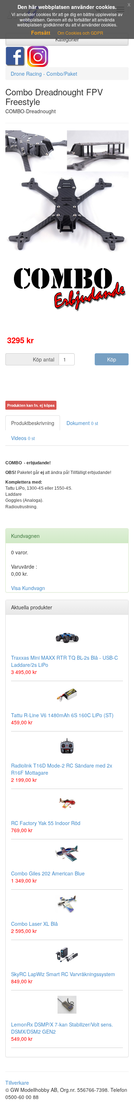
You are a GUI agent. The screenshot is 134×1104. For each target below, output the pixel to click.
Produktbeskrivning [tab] (32, 422)
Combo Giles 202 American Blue (48, 873)
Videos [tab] (23, 437)
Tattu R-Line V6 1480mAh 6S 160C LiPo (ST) (62, 715)
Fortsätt (40, 32)
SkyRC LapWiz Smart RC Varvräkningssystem (63, 974)
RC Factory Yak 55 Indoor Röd (45, 822)
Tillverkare (17, 1082)
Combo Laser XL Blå (34, 923)
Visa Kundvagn (28, 587)
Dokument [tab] (82, 422)
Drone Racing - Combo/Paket (44, 73)
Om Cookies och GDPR (80, 33)
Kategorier (67, 39)
